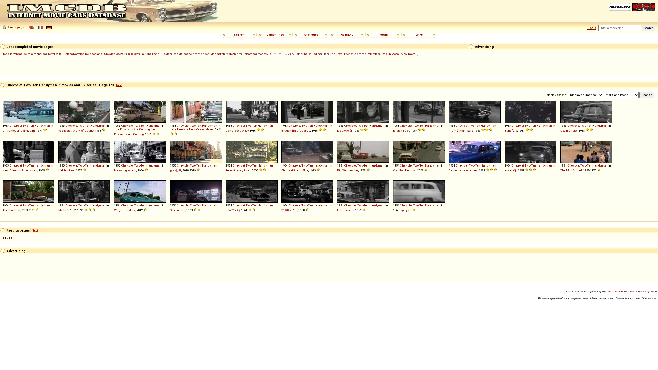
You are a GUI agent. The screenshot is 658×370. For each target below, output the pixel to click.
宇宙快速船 (233, 210)
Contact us (631, 291)
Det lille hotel (568, 130)
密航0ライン (289, 210)
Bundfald (511, 130)
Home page (16, 27)
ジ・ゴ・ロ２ (281, 54)
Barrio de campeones (463, 170)
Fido (325, 54)
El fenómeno (345, 210)
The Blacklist (11, 210)
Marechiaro (233, 54)
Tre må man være (461, 130)
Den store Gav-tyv (237, 130)
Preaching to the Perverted (361, 54)
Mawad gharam (125, 170)
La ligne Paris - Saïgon (156, 54)
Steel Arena (177, 210)
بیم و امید (405, 210)
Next (119, 85)
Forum (383, 34)
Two (25, 125)
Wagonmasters (124, 210)
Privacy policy (647, 291)
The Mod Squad (571, 170)
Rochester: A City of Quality (76, 130)
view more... (409, 54)
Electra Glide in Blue (294, 170)
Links (419, 34)
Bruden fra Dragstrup (295, 130)
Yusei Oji (511, 170)
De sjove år (344, 130)
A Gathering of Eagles (306, 54)
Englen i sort (401, 130)
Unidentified (275, 34)
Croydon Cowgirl (115, 54)
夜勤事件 (133, 54)
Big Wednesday (347, 170)
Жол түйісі (265, 54)
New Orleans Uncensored (20, 170)
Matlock (63, 210)
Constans (249, 54)
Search (239, 34)
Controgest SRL (615, 291)
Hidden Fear (66, 170)
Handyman (42, 125)
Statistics (311, 34)
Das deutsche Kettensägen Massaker (198, 54)
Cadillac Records (404, 170)
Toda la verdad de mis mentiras (24, 54)
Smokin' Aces (390, 54)
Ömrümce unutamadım (19, 130)
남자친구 (175, 170)
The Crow (336, 54)
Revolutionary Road (238, 170)
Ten (31, 125)
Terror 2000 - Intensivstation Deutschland (75, 54)
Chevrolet (16, 125)
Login (592, 28)
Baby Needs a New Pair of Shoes (192, 129)
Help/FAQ (347, 34)
